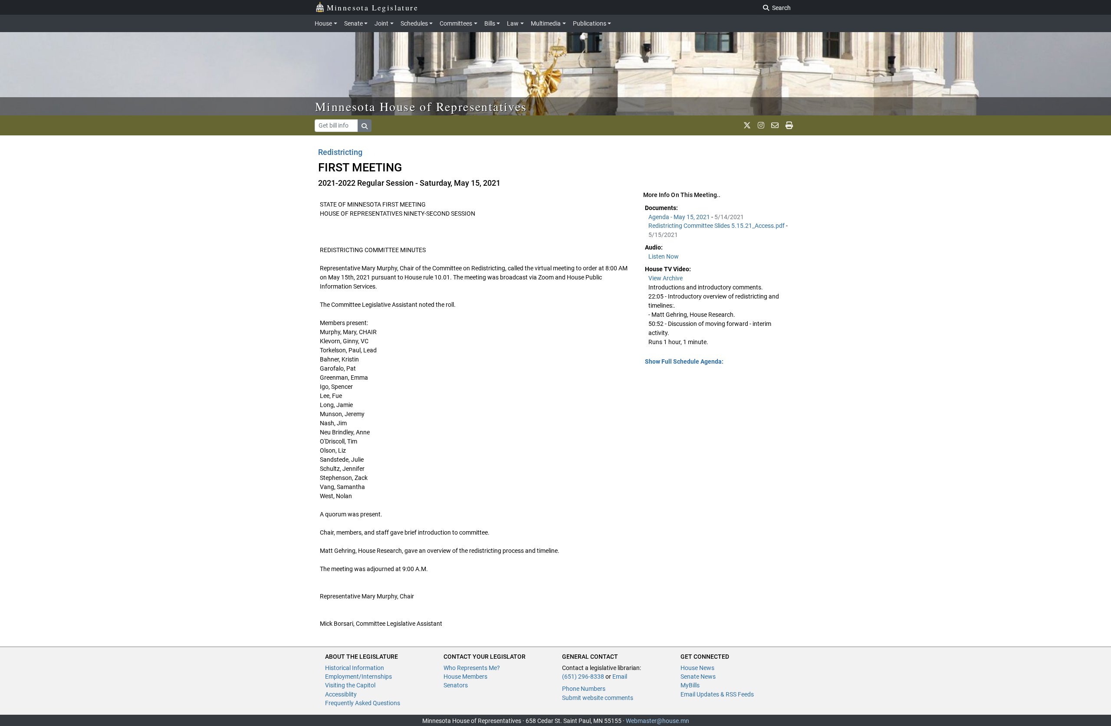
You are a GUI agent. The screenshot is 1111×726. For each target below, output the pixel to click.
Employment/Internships (358, 676)
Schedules (414, 23)
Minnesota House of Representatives (421, 106)
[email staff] (775, 125)
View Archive (665, 278)
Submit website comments (597, 697)
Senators (456, 685)
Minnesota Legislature (372, 7)
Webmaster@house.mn (657, 720)
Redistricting (340, 152)
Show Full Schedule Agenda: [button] (684, 361)
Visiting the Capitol (350, 685)
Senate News (698, 676)
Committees (456, 23)
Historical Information (354, 667)
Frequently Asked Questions (362, 703)
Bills (489, 23)
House (323, 23)
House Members (465, 676)
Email (619, 676)
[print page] (789, 125)
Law (513, 23)
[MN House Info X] (747, 125)
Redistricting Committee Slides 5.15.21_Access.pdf (717, 225)
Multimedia (546, 23)
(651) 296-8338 (583, 676)
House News (697, 667)
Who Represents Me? (472, 667)
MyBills (690, 685)
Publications (589, 23)
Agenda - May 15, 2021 (679, 217)
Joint (381, 23)
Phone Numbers (583, 688)
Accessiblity (341, 694)
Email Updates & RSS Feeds (717, 694)
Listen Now (663, 256)
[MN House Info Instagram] (761, 125)
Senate (353, 23)
